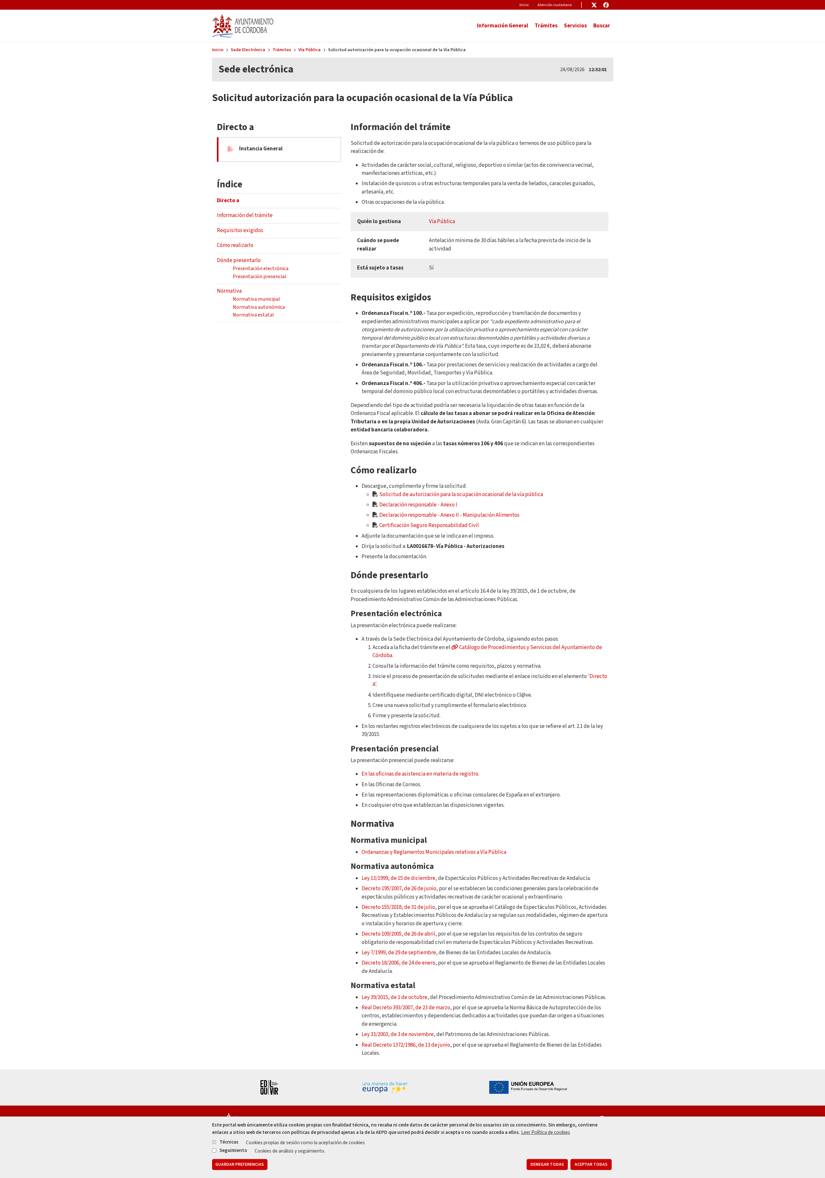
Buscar (601, 26)
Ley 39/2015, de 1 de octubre (394, 997)
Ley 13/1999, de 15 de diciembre (398, 878)
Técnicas (228, 1142)
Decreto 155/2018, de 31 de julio (398, 907)
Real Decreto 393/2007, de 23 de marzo (406, 1008)
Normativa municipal (256, 299)
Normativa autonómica (259, 307)
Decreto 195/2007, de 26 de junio (399, 888)
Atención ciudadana (555, 5)
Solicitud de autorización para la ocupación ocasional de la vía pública (461, 494)
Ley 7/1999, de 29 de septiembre (399, 953)
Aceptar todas (591, 1164)
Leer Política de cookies (545, 1132)
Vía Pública (309, 50)
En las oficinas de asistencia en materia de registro (420, 774)
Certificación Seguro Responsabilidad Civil (429, 525)
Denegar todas (547, 1164)
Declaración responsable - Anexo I (418, 505)
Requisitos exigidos (240, 230)
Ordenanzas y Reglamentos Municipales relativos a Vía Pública (434, 852)
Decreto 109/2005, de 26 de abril (398, 934)
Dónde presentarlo (239, 260)
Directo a (228, 200)
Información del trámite (245, 215)
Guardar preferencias (239, 1164)
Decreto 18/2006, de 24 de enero (398, 963)
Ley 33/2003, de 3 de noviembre (398, 1034)
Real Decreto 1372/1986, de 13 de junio (406, 1045)
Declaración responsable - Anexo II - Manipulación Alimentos (449, 515)
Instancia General (261, 149)
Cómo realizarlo (235, 245)
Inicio (524, 5)
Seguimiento (233, 1150)
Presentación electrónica (260, 268)
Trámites (282, 50)
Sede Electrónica (248, 50)
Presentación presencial (259, 276)
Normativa (229, 291)
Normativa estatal (253, 314)
